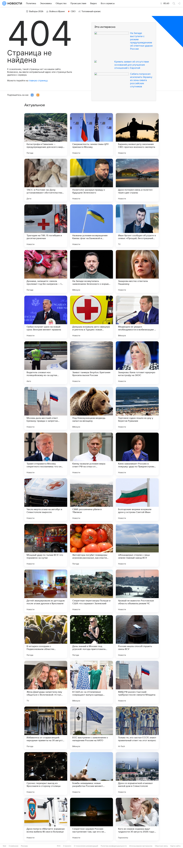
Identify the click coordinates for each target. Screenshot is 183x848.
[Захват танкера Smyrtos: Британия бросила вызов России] (91, 362)
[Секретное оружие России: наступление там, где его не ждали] (91, 819)
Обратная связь (161, 846)
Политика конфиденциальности (114, 846)
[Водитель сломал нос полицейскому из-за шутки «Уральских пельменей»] (45, 362)
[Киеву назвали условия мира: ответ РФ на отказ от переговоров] (91, 454)
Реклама (24, 846)
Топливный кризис (91, 11)
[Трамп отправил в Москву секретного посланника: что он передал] (45, 454)
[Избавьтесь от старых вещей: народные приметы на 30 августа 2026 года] (45, 728)
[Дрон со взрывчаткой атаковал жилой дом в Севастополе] (137, 773)
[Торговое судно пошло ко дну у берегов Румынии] (137, 408)
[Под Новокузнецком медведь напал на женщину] (91, 408)
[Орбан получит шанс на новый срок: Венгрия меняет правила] (45, 317)
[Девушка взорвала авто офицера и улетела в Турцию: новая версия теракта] (91, 317)
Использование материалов (140, 846)
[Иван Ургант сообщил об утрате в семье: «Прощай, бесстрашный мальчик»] (137, 225)
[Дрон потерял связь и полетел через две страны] (137, 180)
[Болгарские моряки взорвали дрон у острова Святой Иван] (137, 499)
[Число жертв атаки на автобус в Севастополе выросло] (45, 499)
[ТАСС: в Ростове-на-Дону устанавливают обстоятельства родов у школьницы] (45, 180)
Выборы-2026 (36, 11)
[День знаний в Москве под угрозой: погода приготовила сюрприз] (91, 636)
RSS (58, 846)
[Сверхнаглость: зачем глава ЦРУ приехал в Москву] (91, 134)
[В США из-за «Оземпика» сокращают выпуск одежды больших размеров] (91, 682)
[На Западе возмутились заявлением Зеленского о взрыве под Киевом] (91, 271)
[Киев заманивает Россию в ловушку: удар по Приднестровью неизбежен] (137, 454)
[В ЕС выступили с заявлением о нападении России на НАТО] (91, 728)
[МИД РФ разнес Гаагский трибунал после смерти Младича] (137, 682)
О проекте (67, 846)
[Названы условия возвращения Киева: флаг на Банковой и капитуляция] (91, 225)
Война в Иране (57, 11)
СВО (73, 11)
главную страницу (38, 80)
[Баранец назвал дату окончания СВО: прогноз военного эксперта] (137, 134)
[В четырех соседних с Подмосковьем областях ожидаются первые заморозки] (45, 636)
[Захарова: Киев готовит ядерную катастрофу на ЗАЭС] (137, 362)
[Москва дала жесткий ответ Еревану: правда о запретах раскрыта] (45, 408)
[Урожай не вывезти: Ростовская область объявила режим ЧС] (137, 591)
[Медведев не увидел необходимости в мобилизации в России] (137, 317)
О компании (13, 846)
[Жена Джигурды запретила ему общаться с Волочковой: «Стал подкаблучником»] (45, 682)
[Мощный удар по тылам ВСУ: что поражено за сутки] (45, 545)
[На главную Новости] (14, 3)
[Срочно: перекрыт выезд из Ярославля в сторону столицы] (45, 773)
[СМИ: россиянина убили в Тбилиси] (91, 499)
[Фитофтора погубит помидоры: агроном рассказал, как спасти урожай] (91, 545)
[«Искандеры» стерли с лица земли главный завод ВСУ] (137, 545)
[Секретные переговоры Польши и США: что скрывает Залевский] (91, 591)
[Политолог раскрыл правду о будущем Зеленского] (91, 180)
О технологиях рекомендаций (86, 846)
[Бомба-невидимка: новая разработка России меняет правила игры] (91, 773)
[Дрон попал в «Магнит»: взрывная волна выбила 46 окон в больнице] (45, 819)
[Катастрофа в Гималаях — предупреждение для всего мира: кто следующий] (45, 134)
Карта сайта (175, 846)
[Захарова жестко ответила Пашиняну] (137, 271)
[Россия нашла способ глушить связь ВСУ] (137, 636)
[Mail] (4, 3)
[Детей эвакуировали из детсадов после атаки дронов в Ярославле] (45, 591)
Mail (4, 846)
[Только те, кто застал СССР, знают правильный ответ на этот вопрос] (137, 728)
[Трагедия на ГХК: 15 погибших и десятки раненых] (45, 225)
